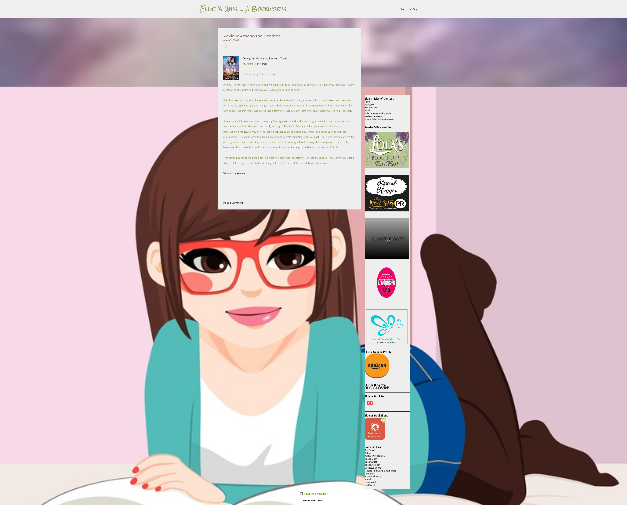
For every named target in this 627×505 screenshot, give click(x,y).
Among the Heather (254, 58)
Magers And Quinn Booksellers (380, 470)
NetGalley (370, 473)
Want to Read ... (372, 107)
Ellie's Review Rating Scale (378, 113)
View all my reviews (234, 173)
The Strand (370, 482)
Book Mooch (371, 459)
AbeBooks (370, 450)
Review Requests (373, 116)
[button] (225, 47)
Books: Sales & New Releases (379, 119)
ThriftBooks (371, 485)
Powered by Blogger (315, 493)
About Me (370, 104)
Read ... (368, 110)
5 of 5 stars (261, 63)
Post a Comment (233, 202)
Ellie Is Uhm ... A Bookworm (243, 9)
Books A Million (372, 465)
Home (367, 101)
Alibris (368, 453)
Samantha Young (278, 58)
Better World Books (375, 456)
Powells (369, 479)
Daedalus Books (373, 467)
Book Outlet (371, 462)
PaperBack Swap (373, 476)
